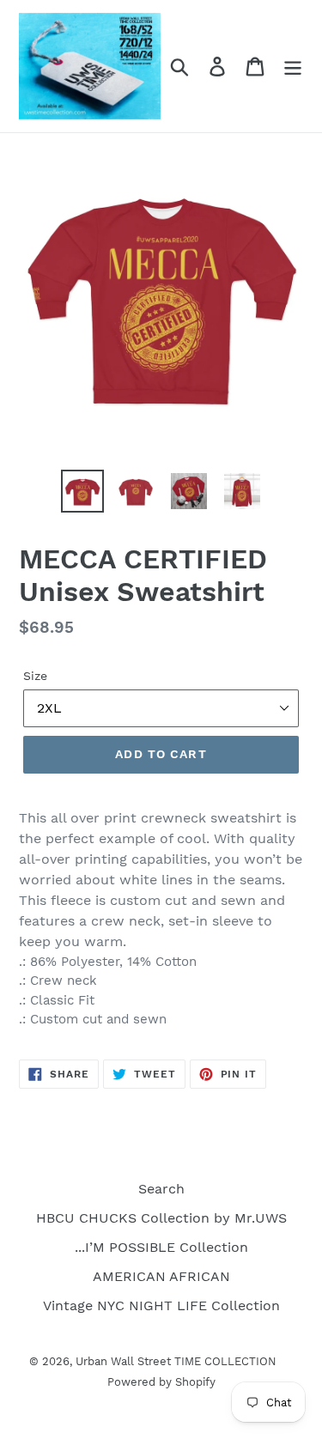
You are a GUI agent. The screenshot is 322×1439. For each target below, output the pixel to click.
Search (161, 1189)
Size (35, 676)
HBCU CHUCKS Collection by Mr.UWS (161, 1218)
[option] (82, 491)
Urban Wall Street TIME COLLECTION (176, 1361)
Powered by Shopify (161, 1381)
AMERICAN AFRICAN (161, 1276)
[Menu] (293, 66)
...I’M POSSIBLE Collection (161, 1247)
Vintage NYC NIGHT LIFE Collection (161, 1305)
